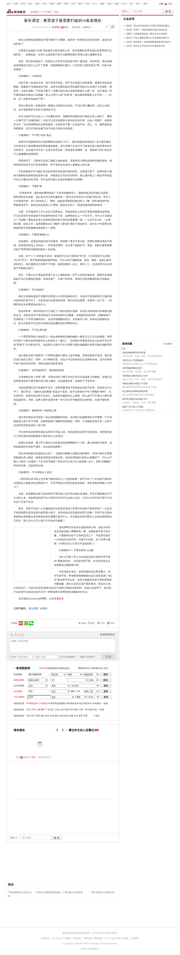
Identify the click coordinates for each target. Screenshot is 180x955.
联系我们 (77, 938)
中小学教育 (46, 12)
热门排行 (104, 668)
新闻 (16, 3)
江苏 (57, 709)
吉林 (90, 709)
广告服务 (67, 938)
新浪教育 (34, 12)
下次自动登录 (69, 657)
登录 (34, 757)
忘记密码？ (90, 657)
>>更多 (104, 703)
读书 (73, 3)
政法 (47, 715)
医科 (57, 715)
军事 (85, 715)
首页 (9, 3)
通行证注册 (123, 938)
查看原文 (59, 598)
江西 (81, 709)
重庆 (43, 709)
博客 (66, 3)
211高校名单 (44, 703)
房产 (138, 3)
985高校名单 (32, 703)
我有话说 (76, 27)
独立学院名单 (85, 703)
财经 (37, 3)
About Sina (56, 938)
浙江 (52, 709)
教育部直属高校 (58, 703)
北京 (28, 709)
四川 (71, 709)
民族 (71, 715)
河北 (95, 709)
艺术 (76, 715)
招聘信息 (88, 938)
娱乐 (30, 3)
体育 (23, 3)
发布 (108, 657)
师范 (38, 715)
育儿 (95, 3)
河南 (66, 709)
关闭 (112, 623)
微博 (59, 3)
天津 (33, 709)
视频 (52, 3)
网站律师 (98, 938)
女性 (124, 3)
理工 (33, 715)
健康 (102, 3)
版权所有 (94, 949)
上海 (38, 709)
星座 (109, 3)
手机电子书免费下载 (104, 892)
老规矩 (43, 608)
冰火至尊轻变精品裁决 (50, 892)
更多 (145, 3)
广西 (85, 709)
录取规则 (95, 668)
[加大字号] (112, 26)
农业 (62, 715)
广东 (47, 709)
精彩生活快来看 (75, 892)
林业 (66, 715)
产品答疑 (134, 938)
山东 (62, 709)
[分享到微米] (21, 623)
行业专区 (167, 344)
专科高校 (96, 703)
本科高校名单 (72, 703)
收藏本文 (87, 27)
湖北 (76, 709)
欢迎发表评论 (107, 634)
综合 (28, 715)
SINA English (111, 938)
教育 (81, 3)
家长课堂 (34, 608)
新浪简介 (45, 938)
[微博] (66, 142)
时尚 (88, 3)
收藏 (117, 3)
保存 (93, 623)
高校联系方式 (84, 668)
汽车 (131, 3)
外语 (52, 715)
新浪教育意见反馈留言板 (74, 933)
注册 (161, 3)
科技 (45, 3)
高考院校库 (23, 668)
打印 (103, 623)
